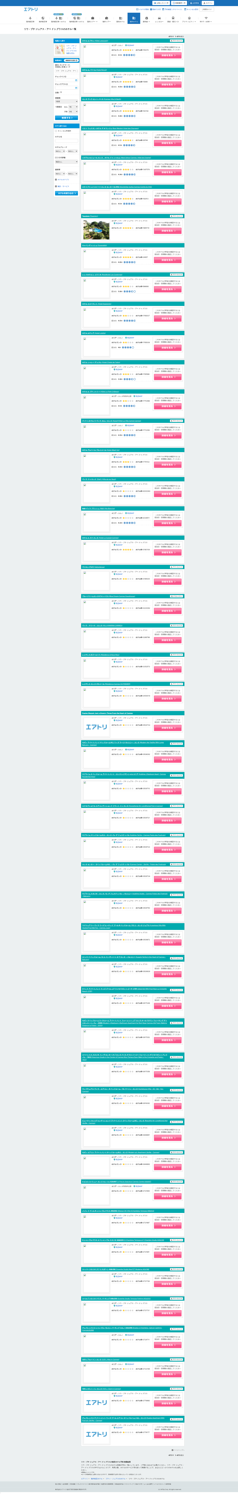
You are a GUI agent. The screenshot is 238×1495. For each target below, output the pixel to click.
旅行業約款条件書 (94, 1484)
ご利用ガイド (207, 9)
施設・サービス (63, 186)
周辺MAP (130, 45)
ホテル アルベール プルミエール (101, 450)
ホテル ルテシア (94, 333)
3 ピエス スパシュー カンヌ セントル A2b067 (116, 1182)
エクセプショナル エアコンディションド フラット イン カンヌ (122, 806)
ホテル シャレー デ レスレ (101, 362)
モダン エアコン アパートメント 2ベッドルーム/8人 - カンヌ (120, 1152)
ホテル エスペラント (96, 304)
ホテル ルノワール (94, 70)
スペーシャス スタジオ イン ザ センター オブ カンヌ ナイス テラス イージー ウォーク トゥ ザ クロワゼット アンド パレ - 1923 (124, 1057)
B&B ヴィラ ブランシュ (98, 508)
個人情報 (58, 1484)
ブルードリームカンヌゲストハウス (108, 596)
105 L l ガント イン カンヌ (101, 1389)
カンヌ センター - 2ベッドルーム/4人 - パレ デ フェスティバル (124, 864)
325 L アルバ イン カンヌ (100, 1359)
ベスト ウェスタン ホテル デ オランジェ (110, 128)
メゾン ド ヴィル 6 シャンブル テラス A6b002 (118, 1211)
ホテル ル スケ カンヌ (100, 538)
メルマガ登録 (144, 9)
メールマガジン (159, 1484)
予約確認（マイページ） (174, 9)
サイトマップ (129, 1484)
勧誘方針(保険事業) (107, 1484)
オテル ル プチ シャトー (100, 391)
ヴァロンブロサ (93, 567)
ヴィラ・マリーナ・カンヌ (102, 625)
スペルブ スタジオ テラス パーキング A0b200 (116, 1298)
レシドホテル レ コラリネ (102, 275)
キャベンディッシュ (94, 245)
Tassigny (90, 216)
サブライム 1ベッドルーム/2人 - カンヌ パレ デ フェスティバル (124, 835)
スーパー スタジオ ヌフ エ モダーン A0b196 (115, 1269)
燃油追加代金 (119, 1484)
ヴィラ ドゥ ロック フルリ (99, 479)
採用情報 (168, 1484)
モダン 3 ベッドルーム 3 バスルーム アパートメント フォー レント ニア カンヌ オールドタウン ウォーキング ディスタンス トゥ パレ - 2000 (124, 1022)
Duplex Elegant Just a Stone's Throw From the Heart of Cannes (107, 713)
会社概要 (65, 1484)
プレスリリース (82, 1484)
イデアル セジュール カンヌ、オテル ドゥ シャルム (116, 158)
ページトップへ (179, 1450)
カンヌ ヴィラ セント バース (101, 99)
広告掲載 (72, 1484)
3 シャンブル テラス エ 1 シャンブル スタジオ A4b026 (123, 1240)
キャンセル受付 (192, 9)
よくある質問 (148, 1484)
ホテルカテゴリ (63, 179)
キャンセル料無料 (64, 131)
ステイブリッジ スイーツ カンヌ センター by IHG (117, 187)
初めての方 (157, 9)
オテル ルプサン (95, 41)
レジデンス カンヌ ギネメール (106, 684)
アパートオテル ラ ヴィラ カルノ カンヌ (111, 421)
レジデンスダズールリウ (100, 655)
